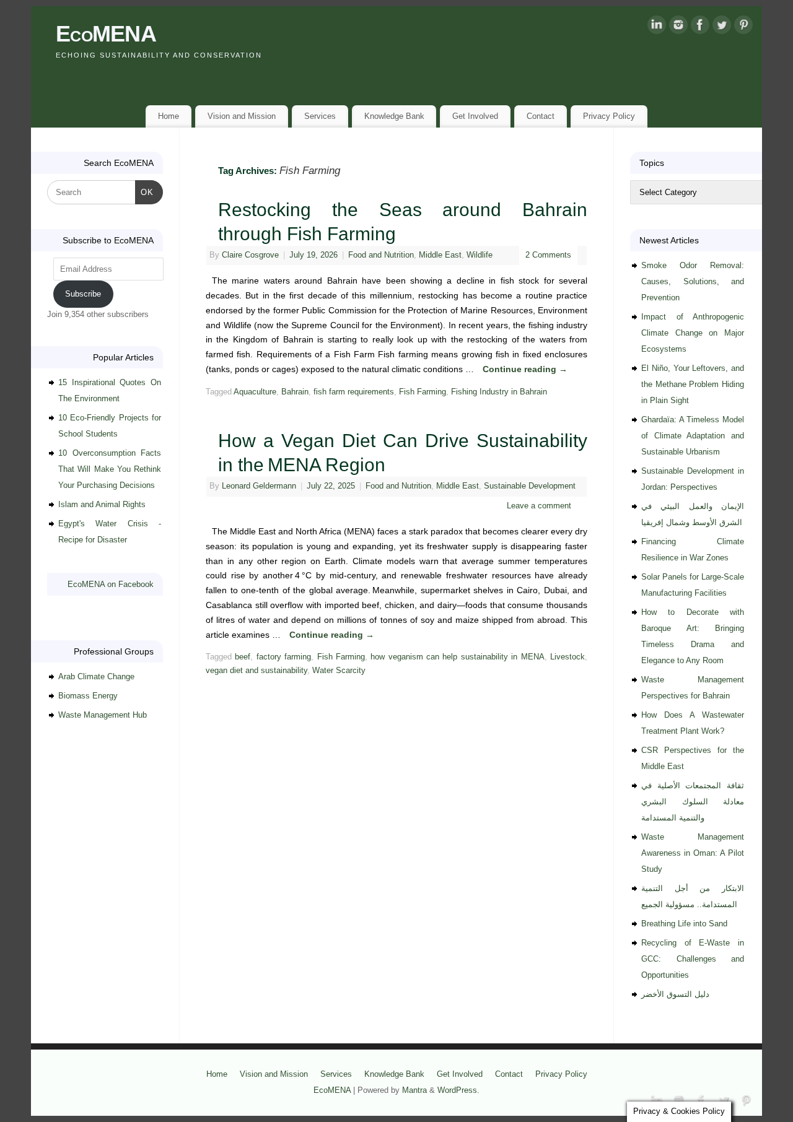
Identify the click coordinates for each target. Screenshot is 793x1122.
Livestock (567, 657)
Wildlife (480, 255)
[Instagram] (678, 27)
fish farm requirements (353, 392)
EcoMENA (106, 33)
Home (168, 116)
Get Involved (475, 116)
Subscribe (83, 293)
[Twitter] (721, 27)
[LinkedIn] (656, 27)
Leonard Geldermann (259, 486)
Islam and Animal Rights (102, 504)
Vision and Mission (242, 116)
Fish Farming (422, 392)
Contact (540, 116)
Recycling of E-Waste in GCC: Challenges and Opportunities (692, 959)
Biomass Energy (88, 695)
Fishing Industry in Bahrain (499, 392)
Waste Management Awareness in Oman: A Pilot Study (692, 853)
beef (242, 657)
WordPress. (458, 1090)
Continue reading (525, 369)
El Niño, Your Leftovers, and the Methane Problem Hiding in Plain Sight (692, 384)
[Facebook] (700, 27)
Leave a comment (539, 506)
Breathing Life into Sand (684, 923)
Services (320, 116)
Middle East (440, 255)
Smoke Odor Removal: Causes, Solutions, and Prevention (692, 281)
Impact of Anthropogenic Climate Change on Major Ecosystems (692, 333)
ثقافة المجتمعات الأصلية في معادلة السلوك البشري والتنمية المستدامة (692, 801)
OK (144, 192)
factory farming (283, 657)
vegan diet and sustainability (256, 670)
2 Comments (548, 255)
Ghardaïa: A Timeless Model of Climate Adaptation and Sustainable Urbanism (692, 435)
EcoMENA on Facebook (111, 584)
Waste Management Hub (102, 715)
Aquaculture (255, 392)
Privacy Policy (609, 116)
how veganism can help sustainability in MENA (457, 657)
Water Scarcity (339, 670)
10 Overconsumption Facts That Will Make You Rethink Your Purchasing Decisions (109, 469)
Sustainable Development (530, 486)
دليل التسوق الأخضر (675, 994)
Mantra (414, 1090)
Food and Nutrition (381, 255)
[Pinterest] (743, 27)
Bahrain (295, 392)
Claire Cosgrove (250, 255)
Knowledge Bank (394, 116)
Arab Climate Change (96, 676)
